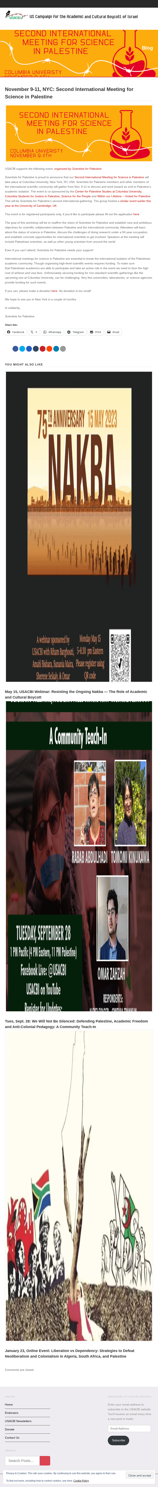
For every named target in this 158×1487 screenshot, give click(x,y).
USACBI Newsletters (18, 1421)
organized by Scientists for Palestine (77, 168)
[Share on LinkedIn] (56, 349)
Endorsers (11, 1412)
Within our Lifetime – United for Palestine (123, 196)
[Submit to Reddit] (49, 349)
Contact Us (12, 1437)
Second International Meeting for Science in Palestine (109, 177)
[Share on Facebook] (15, 349)
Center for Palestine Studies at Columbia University (108, 191)
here (136, 214)
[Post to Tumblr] (36, 349)
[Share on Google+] (29, 349)
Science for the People (76, 196)
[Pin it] (42, 349)
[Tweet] (22, 349)
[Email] (63, 349)
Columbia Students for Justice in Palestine (32, 196)
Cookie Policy (81, 1480)
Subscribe (118, 1440)
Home (9, 1404)
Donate (9, 1429)
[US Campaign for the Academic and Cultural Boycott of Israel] (71, 15)
